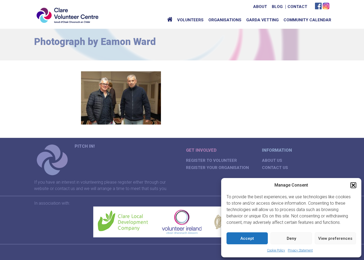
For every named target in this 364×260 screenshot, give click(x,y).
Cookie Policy (276, 250)
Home (169, 20)
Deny (291, 238)
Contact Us (275, 167)
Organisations (224, 20)
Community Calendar (307, 20)
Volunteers (190, 20)
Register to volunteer (211, 160)
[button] (353, 185)
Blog (277, 6)
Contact (297, 6)
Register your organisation (217, 167)
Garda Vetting (262, 20)
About (260, 6)
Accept (247, 238)
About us (272, 160)
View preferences (335, 238)
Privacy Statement (300, 250)
